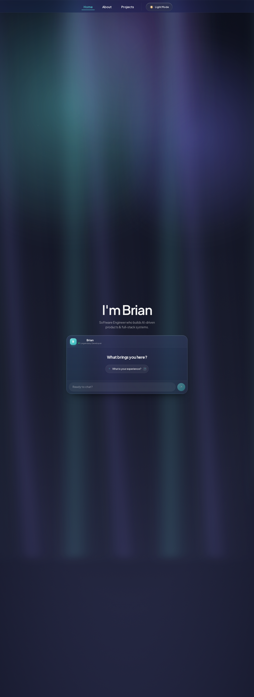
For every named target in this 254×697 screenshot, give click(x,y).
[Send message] (181, 387)
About (107, 7)
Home (88, 7)
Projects (127, 7)
